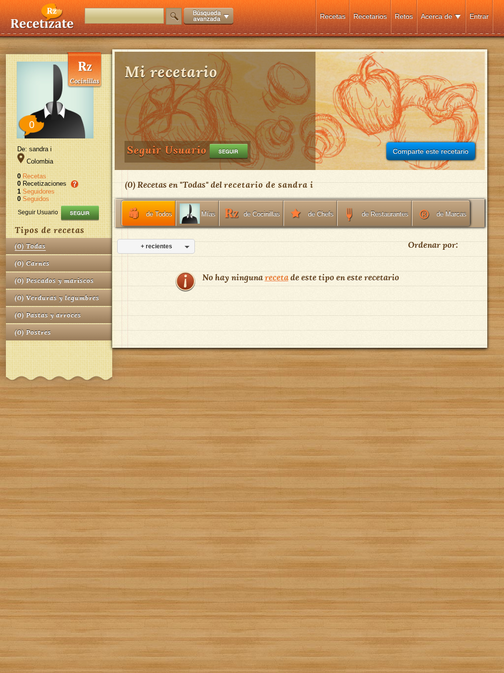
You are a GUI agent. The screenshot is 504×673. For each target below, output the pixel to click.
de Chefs (321, 214)
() (30, 246)
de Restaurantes (385, 214)
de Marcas (452, 214)
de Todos (159, 214)
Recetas (333, 16)
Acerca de (436, 16)
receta (276, 277)
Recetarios (370, 16)
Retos (404, 16)
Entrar (479, 16)
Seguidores (39, 191)
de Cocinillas (262, 214)
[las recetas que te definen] (42, 26)
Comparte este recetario (431, 151)
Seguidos (36, 198)
